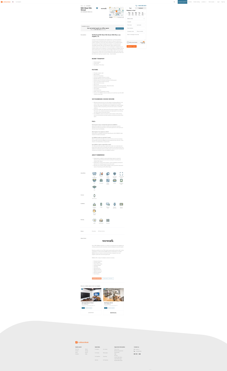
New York (77, 349)
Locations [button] (204, 1)
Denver (86, 352)
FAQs (115, 354)
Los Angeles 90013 (86, 11)
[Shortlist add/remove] (97, 9)
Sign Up (223, 1)
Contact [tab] (141, 8)
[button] (82, 294)
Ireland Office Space (118, 358)
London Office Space (118, 357)
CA (84, 5)
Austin (76, 352)
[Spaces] (113, 312)
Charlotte (77, 354)
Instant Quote (182, 1)
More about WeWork (108, 278)
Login (218, 1)
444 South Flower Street (87, 302)
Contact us (137, 349)
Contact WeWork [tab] (97, 278)
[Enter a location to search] (174, 2)
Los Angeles (88, 5)
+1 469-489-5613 (141, 5)
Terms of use (116, 349)
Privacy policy (116, 352)
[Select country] (13, 2)
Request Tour (132, 46)
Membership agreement (118, 350)
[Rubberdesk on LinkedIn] (134, 354)
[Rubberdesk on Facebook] (136, 354)
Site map (116, 355)
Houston (77, 350)
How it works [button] (211, 1)
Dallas (86, 354)
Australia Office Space (118, 360)
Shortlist (190, 1)
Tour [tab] (130, 8)
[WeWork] (108, 240)
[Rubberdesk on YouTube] (139, 354)
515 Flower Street (108, 302)
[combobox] (94, 2)
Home (82, 5)
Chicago (86, 350)
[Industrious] (91, 312)
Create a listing (196, 1)
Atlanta (86, 349)
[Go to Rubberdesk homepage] (81, 342)
